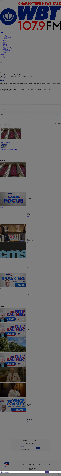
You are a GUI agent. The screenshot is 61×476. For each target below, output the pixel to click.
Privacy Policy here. (7, 472)
